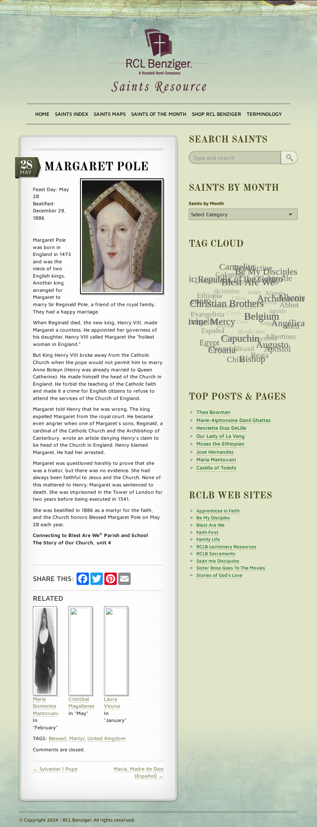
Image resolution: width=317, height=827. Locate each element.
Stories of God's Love (219, 575)
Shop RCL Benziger (216, 114)
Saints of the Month (158, 114)
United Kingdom (106, 738)
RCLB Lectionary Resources (226, 546)
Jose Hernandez (214, 452)
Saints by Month (206, 203)
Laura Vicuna (112, 702)
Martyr (76, 738)
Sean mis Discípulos (217, 561)
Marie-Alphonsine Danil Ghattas (233, 420)
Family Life (208, 539)
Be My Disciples (213, 517)
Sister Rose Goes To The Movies (230, 568)
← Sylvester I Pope (55, 769)
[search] (289, 157)
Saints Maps (110, 114)
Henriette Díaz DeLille (221, 428)
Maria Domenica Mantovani (45, 706)
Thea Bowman (213, 412)
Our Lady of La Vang (220, 436)
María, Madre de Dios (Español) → (139, 772)
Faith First (207, 532)
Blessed (57, 738)
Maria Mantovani (216, 459)
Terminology (264, 114)
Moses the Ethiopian (220, 444)
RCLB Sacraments (215, 553)
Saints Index (71, 114)
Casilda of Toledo (216, 467)
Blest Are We (210, 525)
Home (42, 114)
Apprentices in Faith (218, 510)
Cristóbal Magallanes (81, 702)
